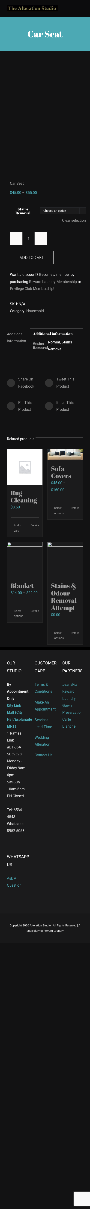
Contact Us (43, 755)
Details (34, 525)
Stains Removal (22, 210)
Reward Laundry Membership (53, 282)
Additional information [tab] (16, 337)
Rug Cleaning (24, 496)
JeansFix (69, 684)
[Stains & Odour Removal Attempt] (65, 559)
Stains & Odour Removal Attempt (64, 596)
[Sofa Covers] (65, 454)
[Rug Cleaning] (24, 467)
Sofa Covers (61, 472)
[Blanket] (24, 559)
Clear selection (74, 220)
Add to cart (32, 257)
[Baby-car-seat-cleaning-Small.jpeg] (45, 116)
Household (35, 311)
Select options (59, 510)
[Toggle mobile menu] (81, 7)
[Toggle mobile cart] (73, 7)
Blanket (22, 585)
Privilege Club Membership (31, 289)
